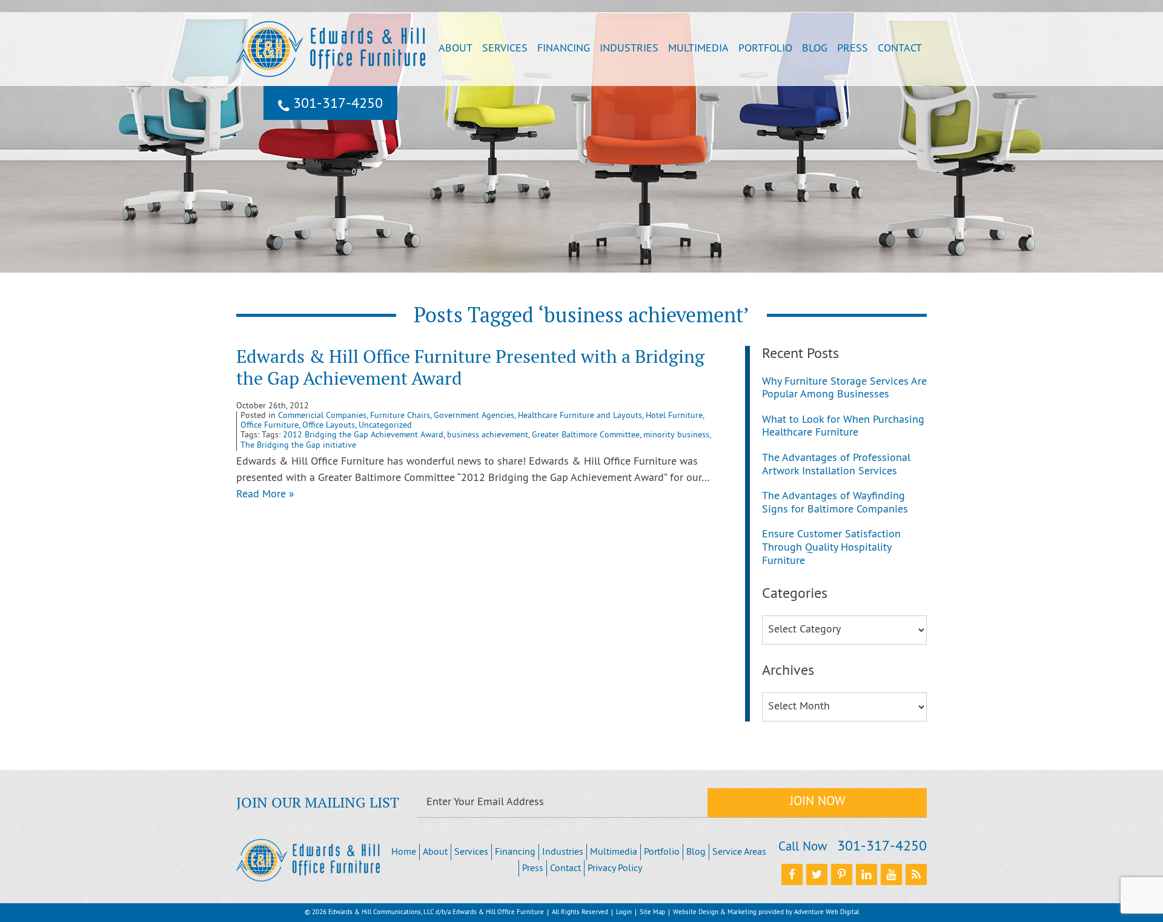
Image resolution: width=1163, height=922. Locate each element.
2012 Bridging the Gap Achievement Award (363, 435)
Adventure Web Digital (826, 912)
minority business (676, 435)
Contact (900, 49)
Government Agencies (474, 416)
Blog (814, 49)
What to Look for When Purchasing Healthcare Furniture (843, 426)
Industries (629, 49)
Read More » (265, 495)
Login (624, 912)
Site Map (652, 912)
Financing (563, 49)
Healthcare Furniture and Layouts (580, 416)
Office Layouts (328, 425)
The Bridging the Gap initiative (298, 445)
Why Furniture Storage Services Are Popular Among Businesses (844, 388)
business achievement (487, 435)
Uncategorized (385, 425)
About (455, 49)
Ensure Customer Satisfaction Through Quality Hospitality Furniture (831, 548)
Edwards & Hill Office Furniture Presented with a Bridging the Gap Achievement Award (470, 367)
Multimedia (698, 49)
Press (852, 49)
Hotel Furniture (674, 416)
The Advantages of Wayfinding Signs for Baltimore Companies (835, 503)
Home (403, 852)
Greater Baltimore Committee (586, 435)
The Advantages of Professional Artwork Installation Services (836, 465)
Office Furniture (269, 425)
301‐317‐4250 (336, 104)
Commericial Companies (322, 416)
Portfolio (765, 49)
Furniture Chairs (400, 416)
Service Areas (739, 852)
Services (505, 49)
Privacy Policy (615, 869)
